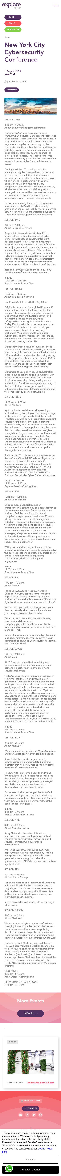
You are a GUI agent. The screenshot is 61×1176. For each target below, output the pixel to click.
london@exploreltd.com (40, 1083)
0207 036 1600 (15, 1083)
